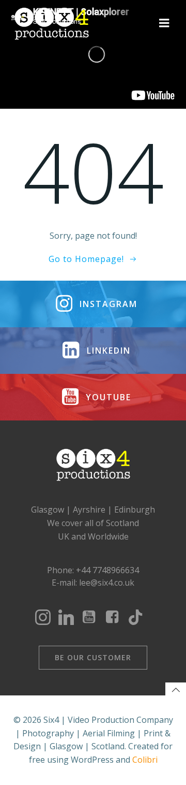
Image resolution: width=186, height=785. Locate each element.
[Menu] (164, 23)
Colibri (145, 759)
